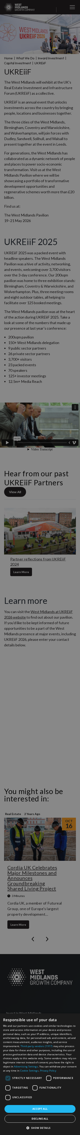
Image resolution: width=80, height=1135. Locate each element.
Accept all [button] (40, 1109)
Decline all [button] (40, 1118)
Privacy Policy (48, 1070)
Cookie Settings (29, 1070)
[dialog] (40, 1074)
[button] (39, 1127)
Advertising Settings (26, 1066)
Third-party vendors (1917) (37, 1046)
